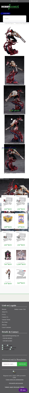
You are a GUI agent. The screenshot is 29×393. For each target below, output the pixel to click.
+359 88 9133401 (7, 341)
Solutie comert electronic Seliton (14, 387)
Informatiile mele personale (16, 383)
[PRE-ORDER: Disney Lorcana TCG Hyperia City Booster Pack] (21, 219)
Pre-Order (4, 322)
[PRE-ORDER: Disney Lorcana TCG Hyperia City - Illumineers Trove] (8, 219)
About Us (4, 312)
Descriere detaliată (9, 148)
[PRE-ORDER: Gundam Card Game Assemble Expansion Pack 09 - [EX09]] (21, 237)
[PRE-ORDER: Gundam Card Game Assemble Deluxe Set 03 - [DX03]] (21, 274)
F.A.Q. (4, 314)
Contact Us (5, 317)
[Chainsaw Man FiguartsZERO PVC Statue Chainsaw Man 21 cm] (14, 55)
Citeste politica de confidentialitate (14, 379)
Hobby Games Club (20, 309)
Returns (4, 309)
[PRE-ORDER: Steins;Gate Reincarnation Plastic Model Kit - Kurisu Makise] (8, 274)
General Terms (6, 319)
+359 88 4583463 (6, 13)
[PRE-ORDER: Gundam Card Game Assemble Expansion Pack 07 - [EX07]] (21, 201)
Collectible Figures (9, 23)
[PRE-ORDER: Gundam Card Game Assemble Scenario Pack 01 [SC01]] (8, 237)
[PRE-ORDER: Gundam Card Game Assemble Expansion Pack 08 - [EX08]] (8, 201)
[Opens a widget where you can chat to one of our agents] (23, 390)
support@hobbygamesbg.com (10, 335)
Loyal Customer (6, 327)
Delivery (20, 148)
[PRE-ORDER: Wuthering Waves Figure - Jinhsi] (21, 255)
